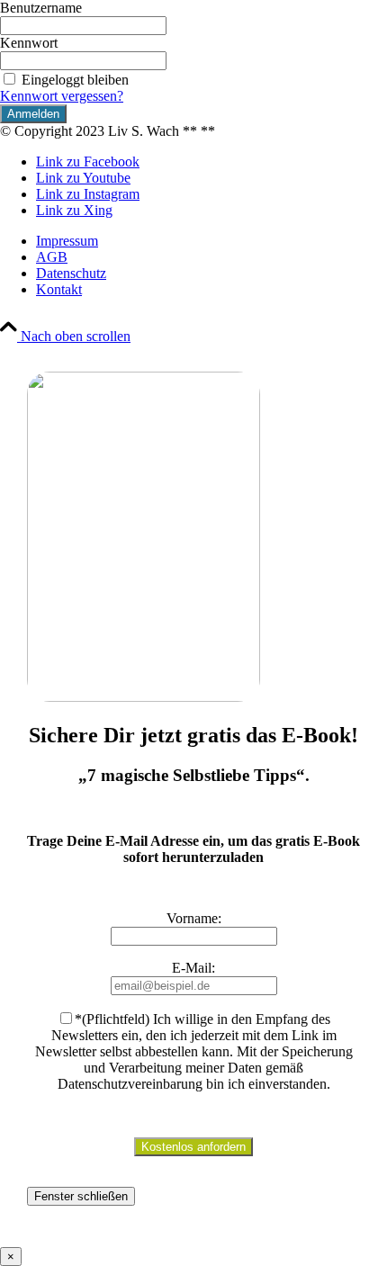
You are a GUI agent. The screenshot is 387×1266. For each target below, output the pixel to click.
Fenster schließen (81, 1196)
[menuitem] (211, 241)
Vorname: (193, 918)
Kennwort (29, 42)
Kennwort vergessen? (61, 95)
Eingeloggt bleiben (75, 79)
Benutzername (41, 7)
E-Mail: (193, 967)
